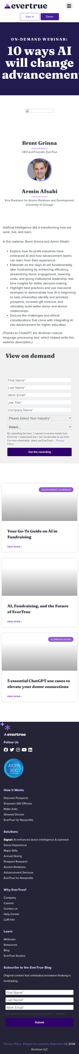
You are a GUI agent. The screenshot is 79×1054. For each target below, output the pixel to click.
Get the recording (39, 451)
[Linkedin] (30, 750)
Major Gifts (10, 850)
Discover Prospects (16, 798)
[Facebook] (6, 750)
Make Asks (10, 809)
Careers (9, 903)
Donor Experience (15, 845)
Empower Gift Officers (18, 803)
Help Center (11, 914)
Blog (7, 950)
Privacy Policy (60, 1014)
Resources (10, 945)
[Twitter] (12, 750)
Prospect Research (16, 861)
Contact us (10, 909)
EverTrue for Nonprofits (18, 820)
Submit (39, 1022)
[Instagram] (18, 750)
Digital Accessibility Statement (43, 1044)
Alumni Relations (15, 867)
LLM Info (9, 919)
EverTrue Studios (14, 956)
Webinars (9, 939)
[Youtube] (24, 750)
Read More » (14, 546)
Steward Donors (14, 814)
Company (10, 898)
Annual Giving (13, 856)
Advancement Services (18, 872)
